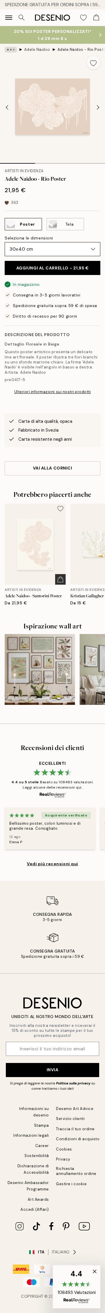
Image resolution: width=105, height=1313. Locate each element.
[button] (76, 1286)
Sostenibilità (36, 1155)
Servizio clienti (70, 1118)
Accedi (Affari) (34, 1209)
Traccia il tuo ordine (75, 1128)
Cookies (64, 1149)
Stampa (41, 1125)
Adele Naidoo (37, 49)
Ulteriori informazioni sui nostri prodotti (52, 391)
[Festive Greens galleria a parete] (40, 669)
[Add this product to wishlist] (93, 63)
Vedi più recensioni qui (52, 863)
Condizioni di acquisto (77, 1138)
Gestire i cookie (71, 1183)
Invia (53, 1069)
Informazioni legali (31, 1135)
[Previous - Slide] (7, 107)
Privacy (63, 1159)
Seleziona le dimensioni (29, 238)
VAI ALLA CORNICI (52, 468)
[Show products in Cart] (96, 18)
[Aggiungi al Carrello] (60, 579)
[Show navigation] (8, 18)
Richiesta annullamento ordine (76, 1171)
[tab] (17, 161)
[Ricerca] (21, 18)
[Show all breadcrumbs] (11, 50)
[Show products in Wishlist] (83, 18)
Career (42, 1145)
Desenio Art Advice (74, 1108)
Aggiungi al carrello (52, 268)
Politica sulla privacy (73, 1083)
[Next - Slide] (98, 107)
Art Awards (38, 1199)
